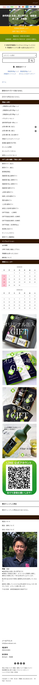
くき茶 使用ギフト (7, 204)
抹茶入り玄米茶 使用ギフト (10, 208)
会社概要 (4, 245)
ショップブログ (6, 672)
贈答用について (7, 257)
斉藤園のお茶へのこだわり (10, 253)
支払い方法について (7, 668)
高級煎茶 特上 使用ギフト (10, 184)
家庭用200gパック (25, 71)
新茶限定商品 (6, 171)
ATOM (16, 672)
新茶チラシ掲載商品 (8, 237)
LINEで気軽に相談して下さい (11, 249)
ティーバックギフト (8, 233)
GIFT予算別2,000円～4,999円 (11, 216)
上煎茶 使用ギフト (7, 192)
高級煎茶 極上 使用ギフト (10, 180)
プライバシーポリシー (22, 670)
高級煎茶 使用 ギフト (8, 188)
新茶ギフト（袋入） (8, 167)
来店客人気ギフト (7, 229)
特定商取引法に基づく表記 (9, 670)
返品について (28, 668)
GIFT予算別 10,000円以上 (10, 225)
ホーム (4, 82)
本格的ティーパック (10, 74)
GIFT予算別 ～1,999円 (9, 212)
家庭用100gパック (13, 71)
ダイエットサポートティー (27, 74)
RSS (12, 672)
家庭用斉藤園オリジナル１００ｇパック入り (20, 45)
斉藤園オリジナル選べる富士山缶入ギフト (21, 47)
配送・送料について (18, 668)
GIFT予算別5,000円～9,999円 (11, 220)
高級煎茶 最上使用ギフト (9, 176)
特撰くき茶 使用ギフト (9, 196)
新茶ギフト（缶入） (8, 163)
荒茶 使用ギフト (7, 200)
